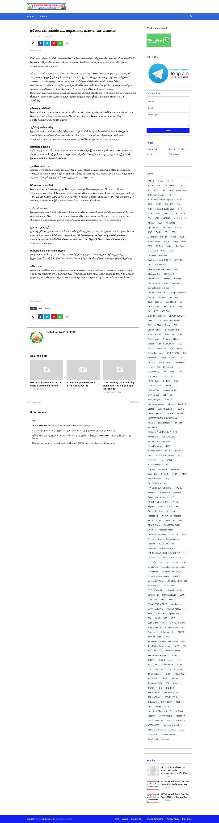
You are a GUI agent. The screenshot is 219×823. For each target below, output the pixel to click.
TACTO (181, 632)
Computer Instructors (157, 293)
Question (152, 530)
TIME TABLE (160, 669)
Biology (163, 237)
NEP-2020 (178, 451)
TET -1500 (152, 665)
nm (161, 460)
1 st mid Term (154, 186)
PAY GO (179, 488)
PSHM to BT (169, 520)
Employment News (171, 339)
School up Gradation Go (158, 576)
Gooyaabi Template (64, 819)
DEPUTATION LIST (177, 316)
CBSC (163, 251)
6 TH (150, 213)
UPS (167, 706)
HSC (180, 372)
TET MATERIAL (166, 665)
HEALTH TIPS (154, 367)
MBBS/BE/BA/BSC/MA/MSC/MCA (162, 418)
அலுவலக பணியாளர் (171, 725)
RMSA (173, 558)
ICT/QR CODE (154, 381)
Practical (152, 511)
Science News (154, 586)
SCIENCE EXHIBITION (177, 581)
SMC (163, 599)
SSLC (173, 618)
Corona (151, 297)
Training (176, 683)
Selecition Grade (175, 590)
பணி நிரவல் (152, 734)
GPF (182, 358)
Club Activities (154, 274)
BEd (166, 232)
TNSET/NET (153, 679)
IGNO (176, 381)
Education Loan (155, 330)
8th (149, 218)
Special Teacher (176, 613)
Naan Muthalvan (155, 446)
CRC (165, 306)
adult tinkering (180, 218)
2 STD (158, 204)
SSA (150, 618)
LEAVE (181, 409)
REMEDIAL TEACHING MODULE (161, 548)
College (177, 279)
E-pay (167, 325)
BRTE (150, 246)
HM (164, 372)
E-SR (175, 325)
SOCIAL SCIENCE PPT (157, 604)
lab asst (171, 404)
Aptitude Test (153, 227)
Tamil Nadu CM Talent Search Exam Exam (166, 641)
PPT (177, 506)
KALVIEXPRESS (67, 332)
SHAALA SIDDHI (169, 595)
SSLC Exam (153, 623)
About (125, 819)
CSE (172, 306)
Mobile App (153, 437)
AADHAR (166, 218)
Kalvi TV (168, 400)
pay (167, 479)
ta (173, 632)
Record (151, 539)
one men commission (157, 469)
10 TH (156, 190)
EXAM (150, 348)
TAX (184, 646)
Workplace (180, 720)
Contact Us (151, 154)
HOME (48, 308)
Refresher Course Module (168, 539)
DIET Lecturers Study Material (168, 320)
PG (172, 497)
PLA (170, 506)
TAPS (176, 646)
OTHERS (164, 474)
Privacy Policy (153, 149)
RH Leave (163, 558)
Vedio (169, 720)
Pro (160, 511)
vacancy (151, 716)
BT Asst (159, 246)
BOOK (182, 237)
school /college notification (173, 567)
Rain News (181, 534)
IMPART (169, 386)
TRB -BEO (170, 688)
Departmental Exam (156, 316)
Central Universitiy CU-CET (159, 260)
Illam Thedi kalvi (155, 386)
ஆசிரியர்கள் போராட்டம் (157, 730)
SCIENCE (176, 576)
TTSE (178, 702)
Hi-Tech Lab (168, 367)
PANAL (184, 474)
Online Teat (175, 469)
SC (167, 562)
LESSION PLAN (154, 413)
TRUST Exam (166, 702)
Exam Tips (161, 348)
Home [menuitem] (30, 16)
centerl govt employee (157, 255)
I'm (166, 376)
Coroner (161, 297)
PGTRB (175, 502)
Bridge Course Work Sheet (175, 241)
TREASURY (152, 702)
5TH (180, 209)
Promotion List (154, 520)
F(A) (171, 348)
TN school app (154, 674)
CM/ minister (153, 279)
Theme (39, 819)
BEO (173, 232)
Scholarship (153, 567)
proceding (170, 511)
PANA (174, 474)
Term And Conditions (178, 149)
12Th (150, 204)
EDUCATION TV (154, 334)
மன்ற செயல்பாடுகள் (169, 734)
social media (176, 604)
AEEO (160, 223)
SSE (165, 618)
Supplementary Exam (174, 627)
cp (181, 302)
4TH (150, 209)
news (150, 455)
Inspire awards (169, 390)
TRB (160, 688)
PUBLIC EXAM (154, 525)
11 (164, 190)
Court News (171, 302)
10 (149, 190)
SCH (184, 562)
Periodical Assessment (158, 497)
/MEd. (160, 181)
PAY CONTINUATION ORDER (160, 488)
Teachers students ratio (158, 655)
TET (179, 660)
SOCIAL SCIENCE (155, 609)
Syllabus (165, 632)
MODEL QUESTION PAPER (159, 441)
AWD (150, 232)
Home (116, 819)
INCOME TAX (153, 390)
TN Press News (175, 669)
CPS (157, 306)
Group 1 (151, 362)
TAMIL (167, 637)
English (151, 344)
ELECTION (169, 334)
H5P (169, 362)
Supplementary (154, 627)
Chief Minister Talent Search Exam (162, 269)
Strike (164, 623)
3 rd (178, 204)
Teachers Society (172, 651)
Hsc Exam (152, 376)
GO (184, 353)
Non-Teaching (154, 465)
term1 (171, 660)
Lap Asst (182, 404)
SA (161, 562)
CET (150, 265)
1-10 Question (170, 186)
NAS (168, 446)
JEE (164, 395)
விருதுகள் (166, 739)
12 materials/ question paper (160, 200)
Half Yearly (179, 362)
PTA (180, 520)
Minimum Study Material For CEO (162, 432)
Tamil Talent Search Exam (159, 646)
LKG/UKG (169, 413)
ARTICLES (167, 227)
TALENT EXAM (154, 637)
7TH (175, 213)
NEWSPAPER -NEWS (165, 455)
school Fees (153, 572)
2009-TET (169, 204)
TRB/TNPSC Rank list (174, 697)
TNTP (164, 679)
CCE (171, 251)
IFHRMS (166, 381)
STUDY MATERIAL (177, 623)
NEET (167, 451)
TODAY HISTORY (155, 683)
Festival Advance (155, 353)
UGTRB (158, 706)
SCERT (175, 562)
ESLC (179, 344)
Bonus (173, 237)
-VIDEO (151, 181)
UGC (150, 706)
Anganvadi (171, 223)
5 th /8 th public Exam (165, 209)
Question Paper (166, 530)
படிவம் (181, 730)
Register (151, 544)
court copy (173, 297)
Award (178, 227)
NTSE (166, 465)
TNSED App (179, 674)
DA (149, 311)
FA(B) (179, 348)
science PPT (169, 586)
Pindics (161, 506)
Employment (153, 339)
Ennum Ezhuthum (166, 344)
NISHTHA (152, 460)
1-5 (180, 186)
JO (171, 395)
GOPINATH (152, 358)
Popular (151, 760)
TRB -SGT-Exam (154, 697)
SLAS (182, 595)
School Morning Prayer (172, 572)
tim (149, 669)
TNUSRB (174, 679)
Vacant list (180, 716)
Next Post (133, 402)
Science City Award (156, 581)
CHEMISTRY (160, 265)
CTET (179, 306)
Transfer (151, 688)
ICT (172, 376)
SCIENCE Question (156, 590)
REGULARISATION (166, 544)
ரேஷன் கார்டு (153, 739)
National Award (155, 451)
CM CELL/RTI (169, 274)
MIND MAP (152, 427)
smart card (152, 599)
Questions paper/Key (157, 534)
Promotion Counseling (171, 516)
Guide (161, 362)
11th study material (156, 195)
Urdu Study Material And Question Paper (165, 711)
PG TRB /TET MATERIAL (158, 502)
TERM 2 (151, 660)
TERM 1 (175, 655)
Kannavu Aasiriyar (156, 404)
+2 (167, 181)
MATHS (180, 413)
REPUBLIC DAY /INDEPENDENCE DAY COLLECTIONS (164, 553)
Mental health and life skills (160, 423)
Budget (169, 246)
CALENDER (153, 251)
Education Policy (172, 330)
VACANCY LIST (165, 716)
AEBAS (151, 223)
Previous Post (35, 402)
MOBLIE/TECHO (168, 437)
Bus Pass (180, 246)
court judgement (155, 302)
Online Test (152, 474)
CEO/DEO (178, 260)
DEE (156, 311)
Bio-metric (152, 237)
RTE (181, 558)
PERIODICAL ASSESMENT (171, 493)
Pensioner (152, 493)
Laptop (151, 409)
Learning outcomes (166, 409)
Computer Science (178, 293)
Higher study (153, 372)
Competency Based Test (158, 288)
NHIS (180, 455)
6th (157, 213)
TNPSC (167, 674)
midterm (179, 423)
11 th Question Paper (178, 190)
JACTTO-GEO (153, 395)
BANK (158, 232)
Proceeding (153, 516)
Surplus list (153, 632)
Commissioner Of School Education (163, 283)
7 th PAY (166, 213)
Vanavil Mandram (156, 720)
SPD (150, 613)
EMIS (179, 334)
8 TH (183, 213)
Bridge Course (154, 241)
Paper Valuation (155, 479)
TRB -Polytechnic (171, 692)
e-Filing (158, 325)
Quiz (172, 534)
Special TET (160, 613)
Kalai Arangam (154, 400)
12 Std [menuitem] (41, 16)
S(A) (154, 562)
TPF (167, 683)
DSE (35, 36)
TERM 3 (161, 660)
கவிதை (173, 730)
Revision (151, 558)
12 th (179, 200)
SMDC (171, 599)
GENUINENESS (172, 353)
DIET (150, 320)
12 (170, 195)
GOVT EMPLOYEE (168, 358)
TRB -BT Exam (154, 692)
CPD (150, 306)
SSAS (157, 618)
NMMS (169, 460)
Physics (151, 506)
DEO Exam (166, 311)
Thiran (179, 665)
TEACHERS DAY (155, 651)
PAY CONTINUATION (157, 483)
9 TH (157, 218)
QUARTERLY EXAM (172, 525)
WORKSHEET (153, 725)
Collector (167, 279)
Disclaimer (173, 154)
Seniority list (153, 595)
